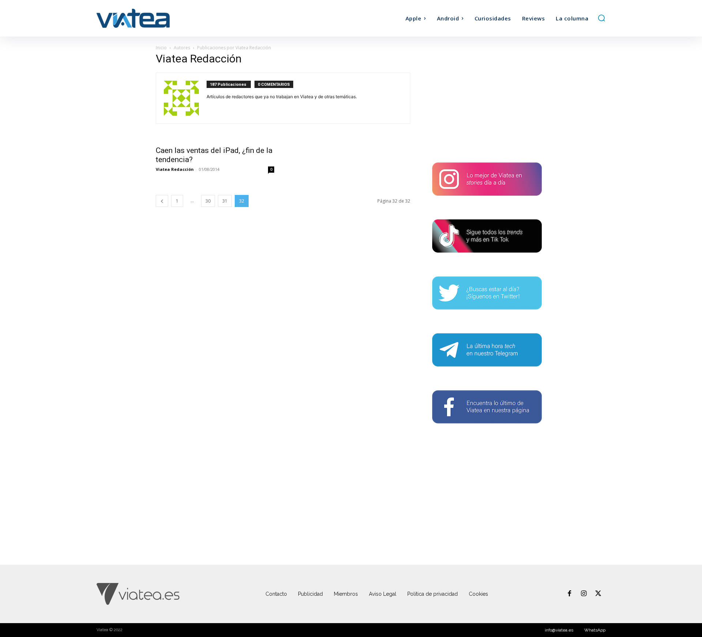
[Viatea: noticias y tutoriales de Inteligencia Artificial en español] (160, 18)
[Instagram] (584, 594)
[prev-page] (162, 201)
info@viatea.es (559, 630)
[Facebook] (569, 594)
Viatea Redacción (175, 169)
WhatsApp (594, 630)
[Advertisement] (487, 100)
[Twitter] (598, 594)
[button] (601, 18)
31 (224, 201)
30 (208, 201)
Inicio (161, 48)
